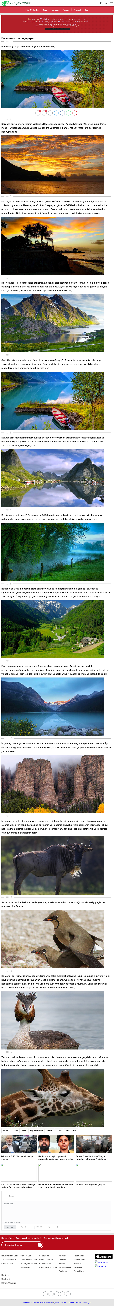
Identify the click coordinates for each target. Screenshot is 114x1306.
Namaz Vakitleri (46, 1259)
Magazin (66, 10)
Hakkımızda (27, 1302)
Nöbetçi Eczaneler (28, 1263)
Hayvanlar (55, 10)
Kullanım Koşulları (74, 1302)
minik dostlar (71, 1131)
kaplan (49, 1131)
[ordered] (37, 1227)
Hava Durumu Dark (9, 1255)
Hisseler (62, 1263)
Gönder (10, 1227)
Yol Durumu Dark (8, 1259)
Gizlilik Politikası (46, 1302)
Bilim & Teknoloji (32, 10)
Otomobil (77, 10)
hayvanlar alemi (36, 1131)
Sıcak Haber (79, 1271)
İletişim (36, 1302)
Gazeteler (78, 1267)
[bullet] (41, 1227)
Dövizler (62, 1259)
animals (6, 1131)
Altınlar (62, 1255)
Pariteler (63, 1271)
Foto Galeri (79, 1255)
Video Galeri (79, 1259)
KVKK (64, 1302)
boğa (24, 1131)
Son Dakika (25, 1267)
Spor (87, 10)
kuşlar (59, 1131)
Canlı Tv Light (7, 1263)
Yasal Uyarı (87, 1302)
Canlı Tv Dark (26, 1255)
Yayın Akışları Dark (28, 1259)
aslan (16, 1131)
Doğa (45, 10)
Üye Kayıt (5, 1279)
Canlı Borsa (44, 1255)
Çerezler (57, 1302)
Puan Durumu (45, 1263)
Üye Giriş (5, 1275)
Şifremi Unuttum (8, 1283)
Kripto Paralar (65, 1267)
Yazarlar (77, 1263)
